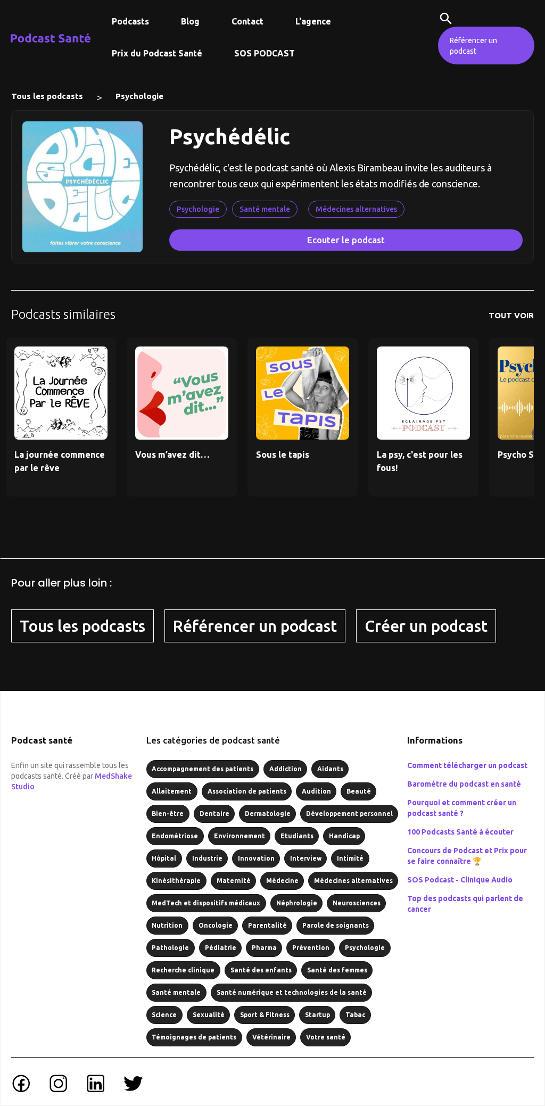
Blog (190, 21)
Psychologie (139, 96)
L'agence (313, 21)
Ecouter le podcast (346, 240)
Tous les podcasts (47, 96)
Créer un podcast (426, 626)
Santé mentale (265, 209)
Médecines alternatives (356, 209)
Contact (247, 21)
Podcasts (130, 21)
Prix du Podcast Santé (157, 53)
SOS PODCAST (264, 53)
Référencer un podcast (473, 45)
